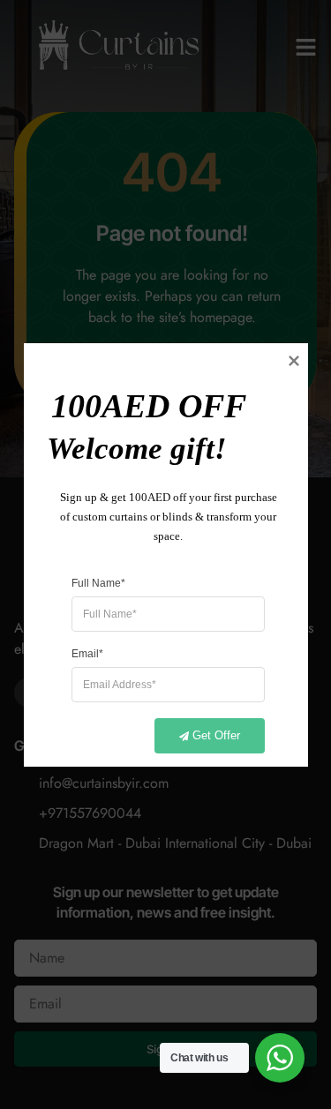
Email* (87, 653)
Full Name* (98, 582)
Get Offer (216, 734)
